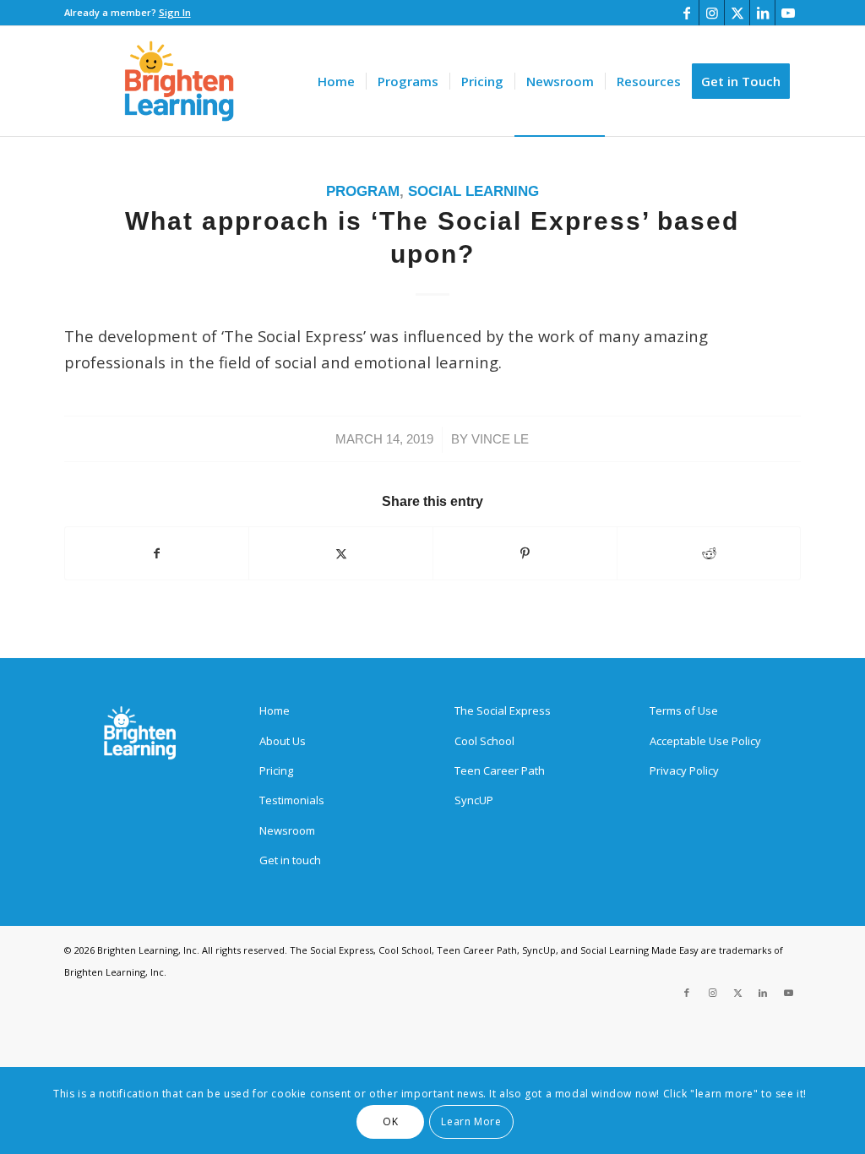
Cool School (484, 740)
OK (390, 1121)
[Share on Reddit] (709, 553)
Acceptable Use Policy (705, 740)
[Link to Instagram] (711, 12)
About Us (282, 740)
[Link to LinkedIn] (762, 12)
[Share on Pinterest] (525, 553)
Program (363, 191)
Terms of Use (684, 710)
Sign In (175, 12)
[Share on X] (340, 553)
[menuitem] (336, 81)
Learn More (471, 1121)
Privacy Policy (684, 770)
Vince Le (500, 439)
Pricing (276, 770)
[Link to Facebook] (686, 12)
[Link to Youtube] (788, 12)
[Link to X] (737, 12)
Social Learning (473, 191)
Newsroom (287, 830)
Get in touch (290, 860)
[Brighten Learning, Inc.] (179, 81)
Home (274, 710)
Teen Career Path (499, 770)
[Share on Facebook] (157, 553)
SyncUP (473, 800)
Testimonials (291, 800)
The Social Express (502, 710)
